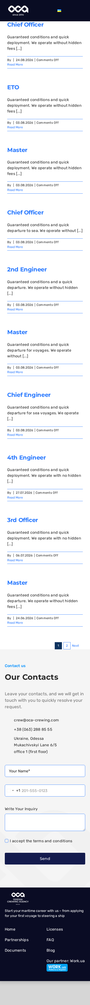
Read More (15, 64)
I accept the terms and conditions (41, 841)
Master (17, 149)
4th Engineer (26, 457)
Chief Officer (25, 24)
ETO (13, 87)
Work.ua (77, 961)
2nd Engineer (27, 269)
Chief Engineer (29, 394)
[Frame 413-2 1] (17, 7)
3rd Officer (22, 520)
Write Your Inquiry (21, 809)
